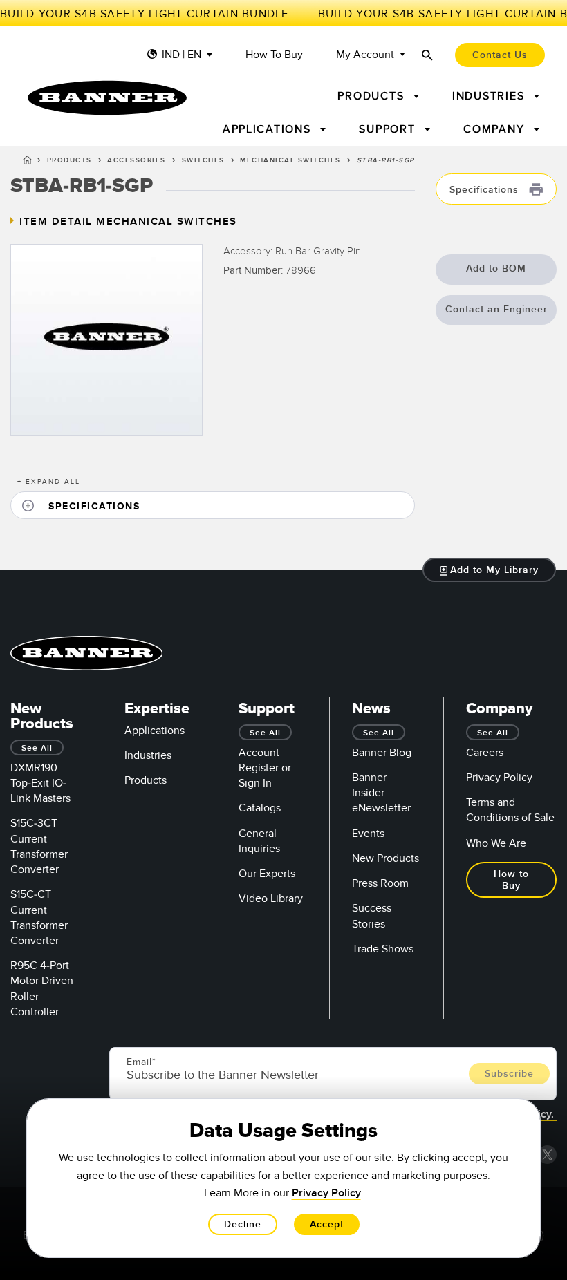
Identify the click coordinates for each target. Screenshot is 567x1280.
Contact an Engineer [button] (496, 309)
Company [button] (495, 129)
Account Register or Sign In (265, 768)
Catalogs (260, 808)
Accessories (136, 160)
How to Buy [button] (511, 880)
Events (368, 833)
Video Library (271, 898)
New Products (385, 858)
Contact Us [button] (500, 55)
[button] (212, 505)
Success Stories (371, 915)
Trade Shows (382, 949)
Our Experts (267, 874)
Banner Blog (381, 753)
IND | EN (181, 55)
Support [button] (389, 129)
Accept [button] (327, 1224)
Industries (147, 755)
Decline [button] (242, 1224)
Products (69, 160)
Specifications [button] (485, 190)
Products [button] (372, 96)
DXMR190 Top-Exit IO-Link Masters (40, 783)
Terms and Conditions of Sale (510, 810)
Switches (203, 160)
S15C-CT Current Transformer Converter (39, 917)
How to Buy (274, 55)
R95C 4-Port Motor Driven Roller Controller (41, 989)
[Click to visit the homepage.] (107, 97)
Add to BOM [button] (496, 268)
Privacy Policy (499, 777)
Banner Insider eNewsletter (381, 793)
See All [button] (37, 748)
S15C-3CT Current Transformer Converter (39, 846)
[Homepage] (27, 162)
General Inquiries (259, 841)
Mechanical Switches (290, 160)
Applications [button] (269, 129)
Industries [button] (490, 96)
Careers (484, 753)
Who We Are (496, 843)
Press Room (380, 883)
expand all (48, 482)
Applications (154, 730)
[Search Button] (427, 55)
